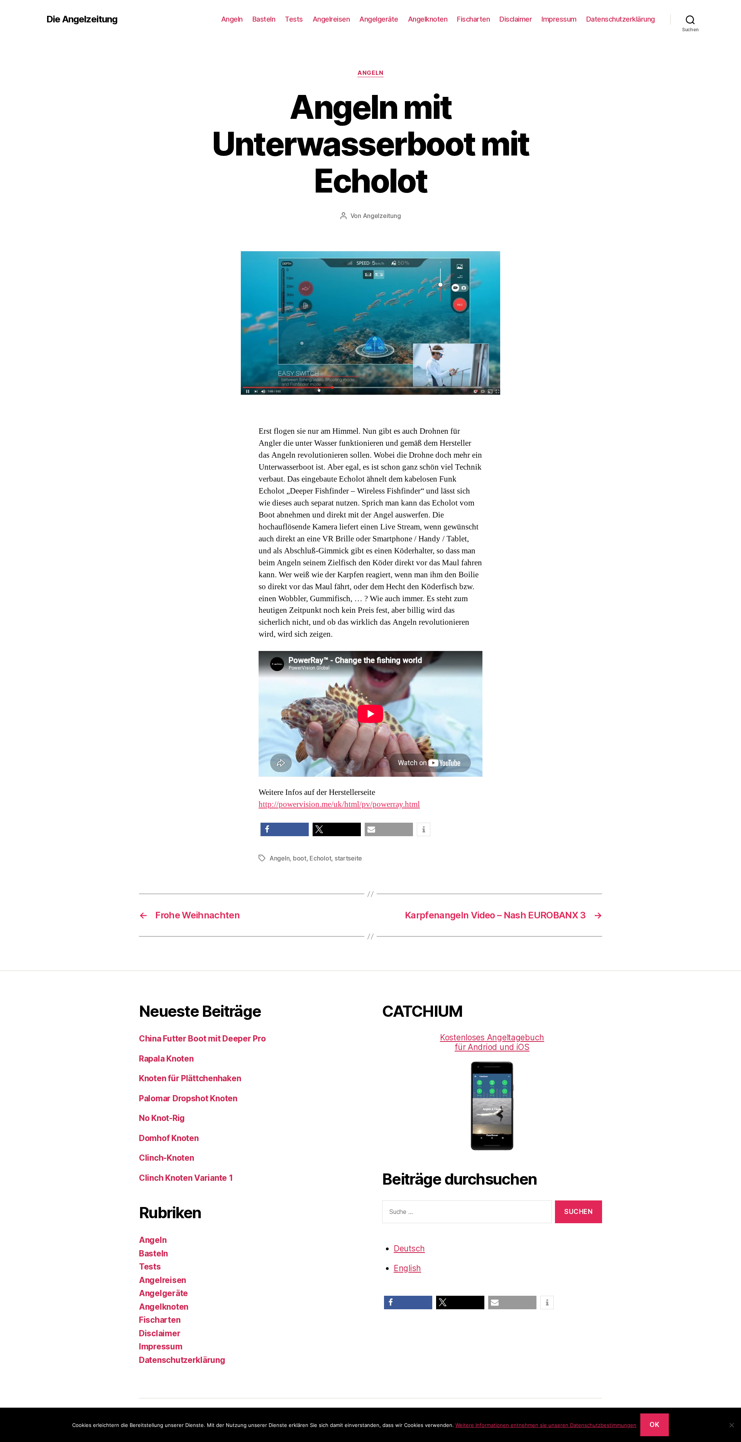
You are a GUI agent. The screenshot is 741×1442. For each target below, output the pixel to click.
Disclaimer (515, 19)
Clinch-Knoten (166, 1158)
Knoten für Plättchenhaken (190, 1078)
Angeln (232, 19)
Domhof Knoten (169, 1138)
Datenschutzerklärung (620, 19)
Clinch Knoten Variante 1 (186, 1178)
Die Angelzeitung (81, 19)
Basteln (264, 19)
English (407, 1268)
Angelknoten (428, 19)
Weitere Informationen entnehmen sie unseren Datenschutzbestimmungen (545, 1425)
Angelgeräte (378, 19)
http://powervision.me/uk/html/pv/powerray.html (339, 804)
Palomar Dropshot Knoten (188, 1098)
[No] (731, 1425)
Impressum (559, 19)
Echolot (320, 858)
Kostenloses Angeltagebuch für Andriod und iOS (492, 1042)
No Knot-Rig (162, 1118)
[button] (285, 829)
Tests (294, 19)
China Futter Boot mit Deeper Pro (202, 1038)
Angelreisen (331, 19)
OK (654, 1424)
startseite (348, 858)
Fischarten (473, 19)
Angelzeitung (382, 216)
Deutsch (409, 1248)
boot (299, 858)
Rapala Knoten (166, 1058)
